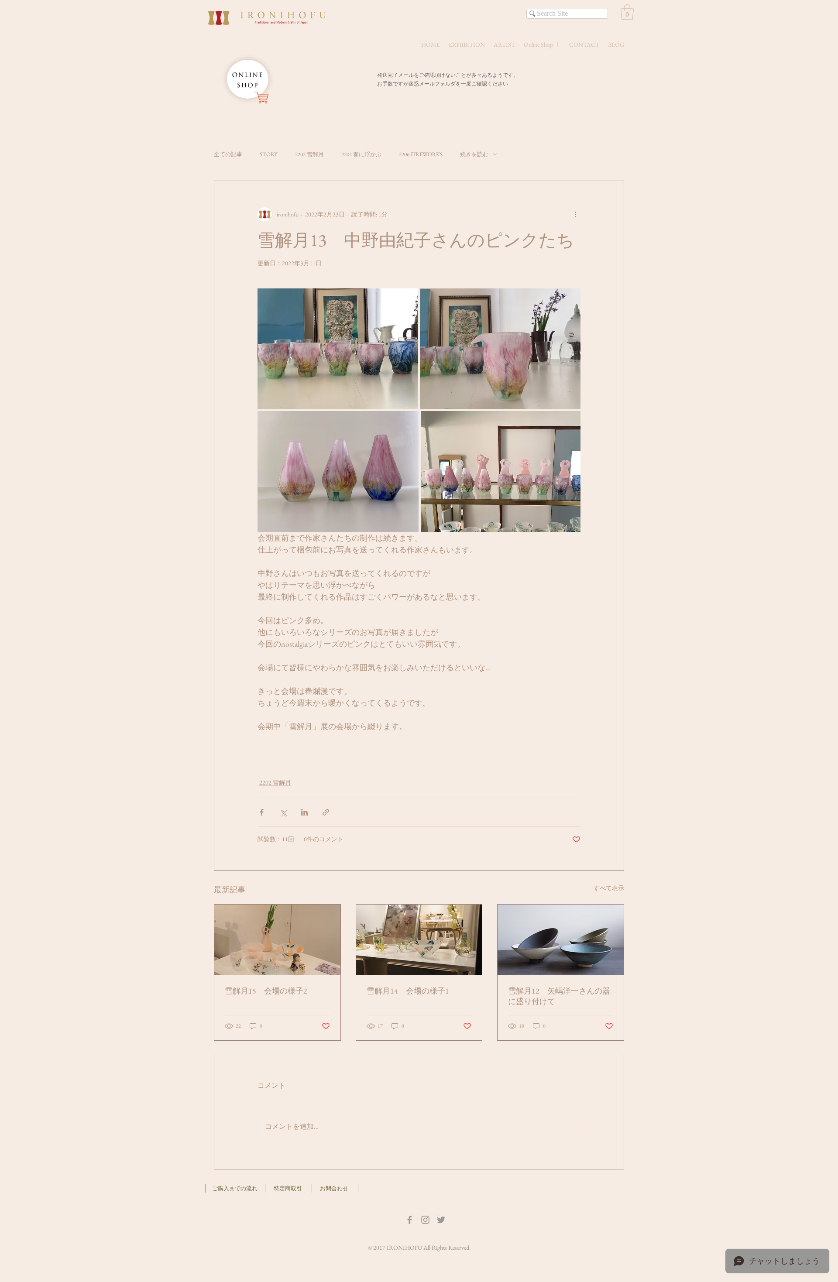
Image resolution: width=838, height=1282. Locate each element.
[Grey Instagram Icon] (425, 1219)
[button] (627, 12)
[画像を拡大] (338, 348)
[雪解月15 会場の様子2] (277, 940)
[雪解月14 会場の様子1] (419, 940)
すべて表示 (609, 888)
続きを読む (474, 154)
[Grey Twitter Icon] (441, 1219)
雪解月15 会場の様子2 (266, 991)
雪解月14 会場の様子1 (408, 991)
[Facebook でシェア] (262, 812)
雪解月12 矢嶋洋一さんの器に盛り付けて (559, 996)
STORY (269, 154)
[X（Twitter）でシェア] (283, 812)
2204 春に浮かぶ (361, 154)
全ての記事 (228, 154)
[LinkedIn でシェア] (304, 812)
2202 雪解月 (309, 154)
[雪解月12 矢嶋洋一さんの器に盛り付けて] (561, 940)
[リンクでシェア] (326, 812)
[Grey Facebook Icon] (409, 1219)
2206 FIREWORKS (421, 154)
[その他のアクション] (575, 214)
